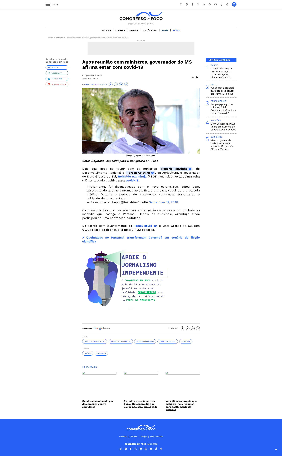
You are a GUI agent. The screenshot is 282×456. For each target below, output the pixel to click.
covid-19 (132, 180)
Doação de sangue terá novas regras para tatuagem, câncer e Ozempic (221, 73)
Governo (101, 353)
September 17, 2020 (163, 202)
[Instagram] (210, 4)
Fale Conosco (156, 437)
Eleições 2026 (149, 30)
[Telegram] (187, 4)
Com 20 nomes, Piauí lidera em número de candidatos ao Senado (223, 126)
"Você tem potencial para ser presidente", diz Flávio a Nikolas (222, 90)
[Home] (141, 16)
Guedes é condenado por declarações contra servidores (97, 404)
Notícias (106, 30)
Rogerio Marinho (174, 168)
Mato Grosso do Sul (95, 341)
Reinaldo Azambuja (132, 176)
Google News (59, 84)
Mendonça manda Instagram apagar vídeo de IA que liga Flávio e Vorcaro (222, 144)
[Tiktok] (222, 4)
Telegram (57, 79)
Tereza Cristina (138, 172)
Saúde (88, 353)
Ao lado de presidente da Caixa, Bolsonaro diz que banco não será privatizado (140, 404)
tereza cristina (168, 341)
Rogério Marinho (145, 341)
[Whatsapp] (181, 4)
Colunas (120, 30)
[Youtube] (215, 4)
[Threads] (227, 4)
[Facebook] (192, 4)
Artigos (133, 30)
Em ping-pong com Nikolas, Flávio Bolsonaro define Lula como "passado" (223, 109)
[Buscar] (234, 4)
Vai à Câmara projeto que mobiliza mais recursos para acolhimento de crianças (181, 405)
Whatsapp (56, 73)
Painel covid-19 (145, 225)
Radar (165, 30)
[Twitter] (198, 4)
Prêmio (177, 30)
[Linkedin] (204, 4)
